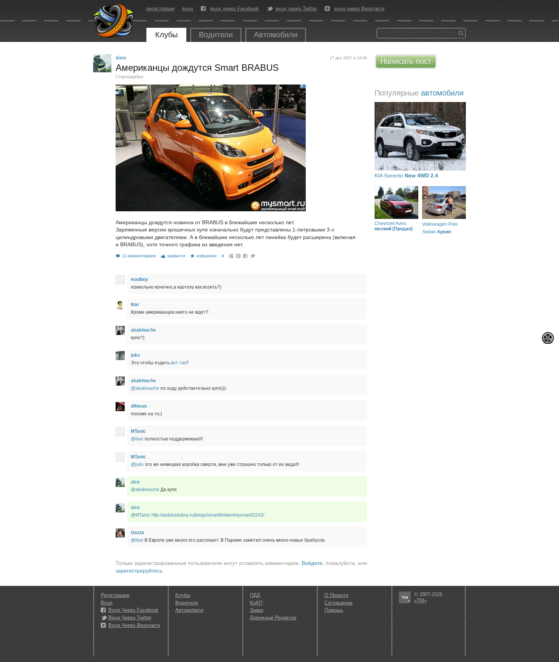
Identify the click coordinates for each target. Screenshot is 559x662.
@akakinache (145, 388)
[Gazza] (120, 533)
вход (187, 8)
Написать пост (405, 61)
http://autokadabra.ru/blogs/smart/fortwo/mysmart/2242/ (207, 515)
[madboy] (120, 279)
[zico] (102, 63)
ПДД (255, 595)
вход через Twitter (296, 8)
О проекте (336, 595)
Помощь (333, 610)
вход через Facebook (234, 8)
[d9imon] (120, 406)
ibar (135, 304)
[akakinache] (120, 330)
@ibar (137, 439)
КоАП (256, 603)
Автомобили (275, 34)
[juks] (120, 355)
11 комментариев (139, 256)
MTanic (138, 431)
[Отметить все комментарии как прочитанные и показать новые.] (548, 338)
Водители (216, 34)
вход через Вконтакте (359, 8)
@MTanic (140, 515)
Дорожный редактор (273, 618)
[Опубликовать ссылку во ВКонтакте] (238, 256)
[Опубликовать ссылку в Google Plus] (231, 256)
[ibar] (120, 304)
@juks (137, 464)
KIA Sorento (406, 175)
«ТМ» (420, 600)
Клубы (166, 34)
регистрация (160, 8)
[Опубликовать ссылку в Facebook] (245, 256)
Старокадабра (129, 76)
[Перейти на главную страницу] (114, 21)
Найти (461, 33)
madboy (139, 279)
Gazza (137, 532)
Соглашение (338, 603)
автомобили (442, 93)
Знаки (256, 610)
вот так (178, 362)
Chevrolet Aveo (394, 226)
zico (121, 57)
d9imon (139, 406)
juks (135, 355)
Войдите (312, 563)
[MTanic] (120, 431)
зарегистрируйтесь (139, 571)
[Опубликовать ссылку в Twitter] (252, 256)
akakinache (143, 330)
